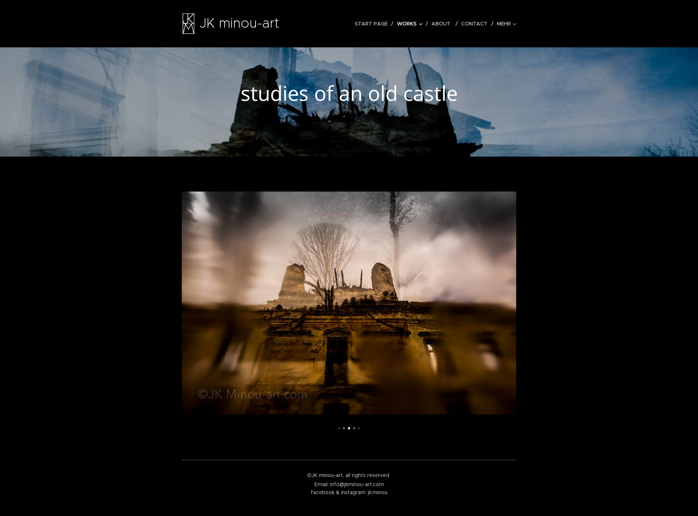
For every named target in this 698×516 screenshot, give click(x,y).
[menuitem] (373, 24)
